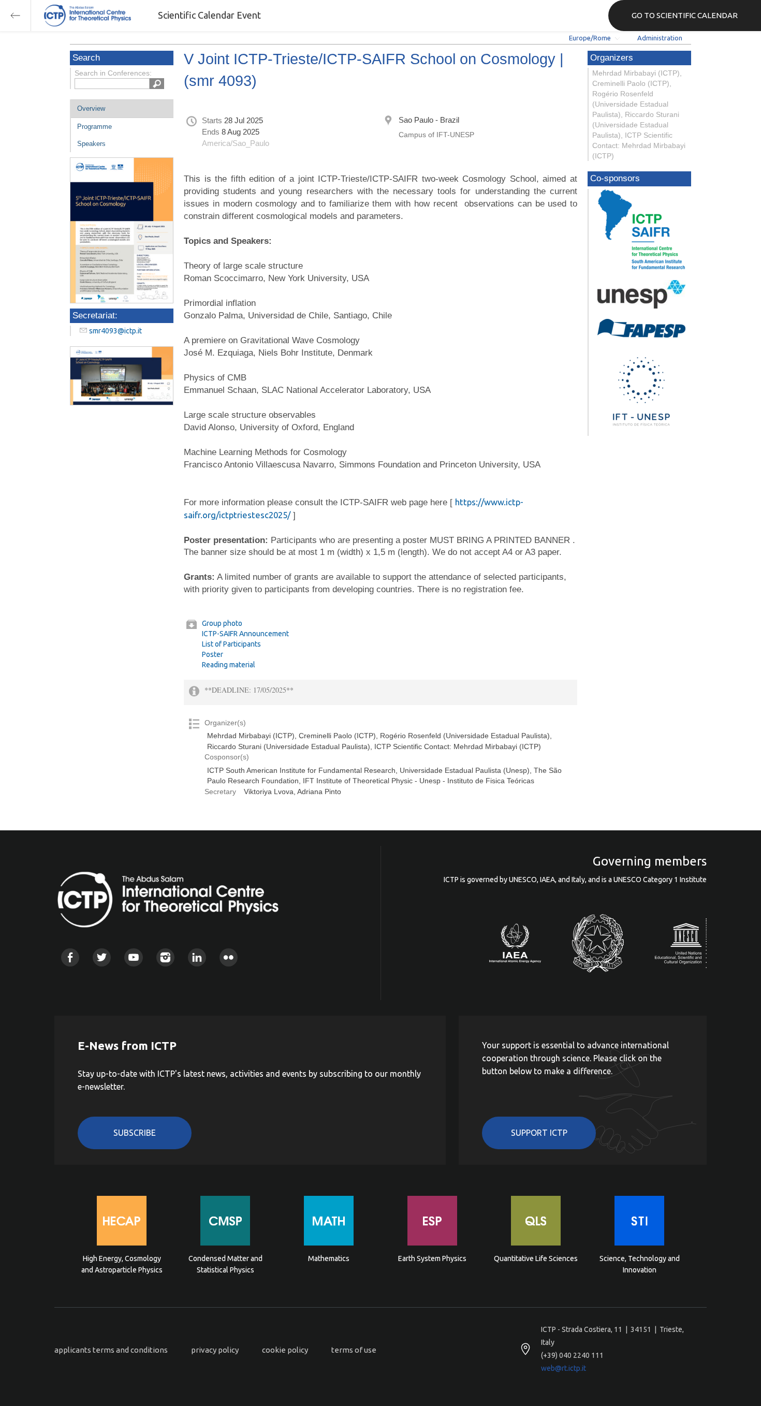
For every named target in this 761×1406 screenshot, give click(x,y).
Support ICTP (539, 1132)
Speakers (91, 144)
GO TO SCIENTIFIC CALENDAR (685, 15)
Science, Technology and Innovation (639, 1264)
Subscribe (134, 1132)
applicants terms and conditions (111, 1349)
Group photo (222, 623)
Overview (91, 108)
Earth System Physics (432, 1258)
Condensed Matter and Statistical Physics (225, 1264)
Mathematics (328, 1258)
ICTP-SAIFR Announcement (245, 633)
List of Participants (231, 644)
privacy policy (215, 1349)
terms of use (353, 1349)
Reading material (228, 665)
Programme (94, 126)
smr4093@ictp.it (115, 331)
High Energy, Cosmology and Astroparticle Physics (122, 1264)
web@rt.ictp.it (563, 1368)
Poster (212, 654)
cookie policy (285, 1349)
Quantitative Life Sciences (536, 1258)
